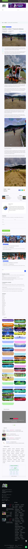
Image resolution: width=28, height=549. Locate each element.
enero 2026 (3, 301)
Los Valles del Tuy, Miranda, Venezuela (7, 494)
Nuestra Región (8, 362)
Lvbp (23, 521)
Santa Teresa (10, 459)
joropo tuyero (17, 520)
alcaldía (9, 448)
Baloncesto (17, 448)
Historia (12, 453)
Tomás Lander (8, 399)
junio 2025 (3, 308)
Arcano (13, 448)
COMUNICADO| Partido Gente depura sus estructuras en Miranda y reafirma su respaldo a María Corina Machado (13, 275)
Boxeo (22, 448)
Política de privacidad (20, 545)
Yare (4, 462)
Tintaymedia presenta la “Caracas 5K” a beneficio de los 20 (12, 435)
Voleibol (22, 538)
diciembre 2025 (3, 302)
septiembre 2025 (4, 305)
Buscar (3, 269)
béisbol (4, 450)
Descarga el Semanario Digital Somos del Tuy (9, 545)
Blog (15, 545)
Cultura (22, 450)
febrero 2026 (3, 300)
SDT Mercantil (20, 383)
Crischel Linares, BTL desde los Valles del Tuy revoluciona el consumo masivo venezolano (12, 288)
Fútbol (8, 453)
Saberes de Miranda (20, 375)
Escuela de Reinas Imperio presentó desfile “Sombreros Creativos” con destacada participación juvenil (13, 284)
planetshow (17, 529)
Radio (22, 529)
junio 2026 (3, 296)
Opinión (20, 362)
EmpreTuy (16, 515)
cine (13, 450)
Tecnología (20, 395)
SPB (19, 459)
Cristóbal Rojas (20, 321)
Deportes (6, 22)
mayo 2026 (3, 297)
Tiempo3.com (15, 476)
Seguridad (14, 459)
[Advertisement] (14, 16)
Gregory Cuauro (6, 247)
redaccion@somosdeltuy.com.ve (6, 497)
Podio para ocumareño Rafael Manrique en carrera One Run (10, 262)
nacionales (8, 456)
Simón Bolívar (8, 391)
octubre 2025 (3, 304)
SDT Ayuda (8, 383)
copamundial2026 (17, 450)
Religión (8, 375)
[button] (26, 547)
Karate (22, 520)
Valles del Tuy (20, 399)
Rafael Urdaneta (20, 370)
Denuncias (8, 325)
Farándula (4, 453)
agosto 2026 (3, 294)
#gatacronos (4, 448)
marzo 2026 (3, 299)
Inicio (2, 22)
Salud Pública (20, 379)
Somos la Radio (20, 391)
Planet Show (20, 366)
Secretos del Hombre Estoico (8, 387)
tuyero (21, 537)
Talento (21, 535)
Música (4, 456)
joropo (21, 453)
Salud (8, 379)
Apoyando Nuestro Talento (8, 320)
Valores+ (8, 403)
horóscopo (17, 453)
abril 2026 (3, 298)
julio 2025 (3, 307)
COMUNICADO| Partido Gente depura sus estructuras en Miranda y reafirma (14, 431)
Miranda (16, 523)
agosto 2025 (3, 306)
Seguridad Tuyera (20, 387)
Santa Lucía (4, 459)
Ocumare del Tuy (21, 456)
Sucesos (8, 395)
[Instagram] (8, 211)
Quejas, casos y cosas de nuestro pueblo (8, 371)
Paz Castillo (8, 366)
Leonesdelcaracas (17, 521)
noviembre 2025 (4, 303)
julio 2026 (3, 295)
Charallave (8, 450)
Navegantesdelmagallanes (15, 456)
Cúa (16, 512)
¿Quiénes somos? (12, 546)
